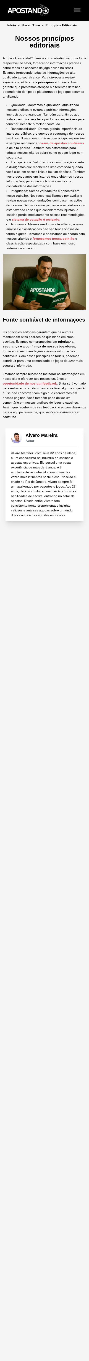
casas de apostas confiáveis (61, 143)
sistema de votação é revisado (35, 219)
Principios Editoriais (61, 25)
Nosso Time (30, 25)
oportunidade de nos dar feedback (30, 383)
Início (11, 25)
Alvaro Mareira (42, 435)
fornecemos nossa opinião (53, 238)
